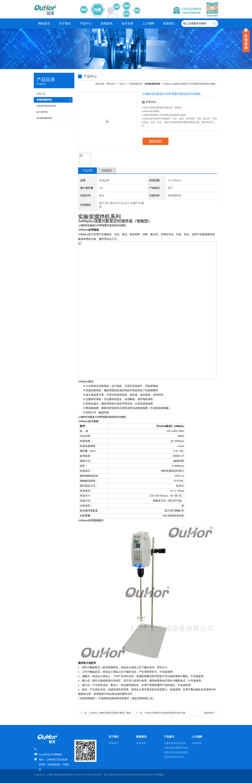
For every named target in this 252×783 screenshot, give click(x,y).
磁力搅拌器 (42, 112)
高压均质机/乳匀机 (174, 757)
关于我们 (65, 23)
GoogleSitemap (123, 774)
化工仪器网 (109, 774)
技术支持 (127, 23)
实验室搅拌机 (135, 84)
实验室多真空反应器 (175, 743)
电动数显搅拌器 (44, 118)
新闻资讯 (107, 23)
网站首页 (44, 23)
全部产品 (41, 93)
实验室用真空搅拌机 (46, 106)
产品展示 (169, 736)
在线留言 (107, 170)
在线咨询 (196, 743)
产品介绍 (87, 170)
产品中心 (86, 23)
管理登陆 (159, 774)
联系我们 (169, 23)
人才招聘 (148, 23)
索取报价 (155, 141)
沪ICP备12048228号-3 (143, 774)
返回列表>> (209, 713)
